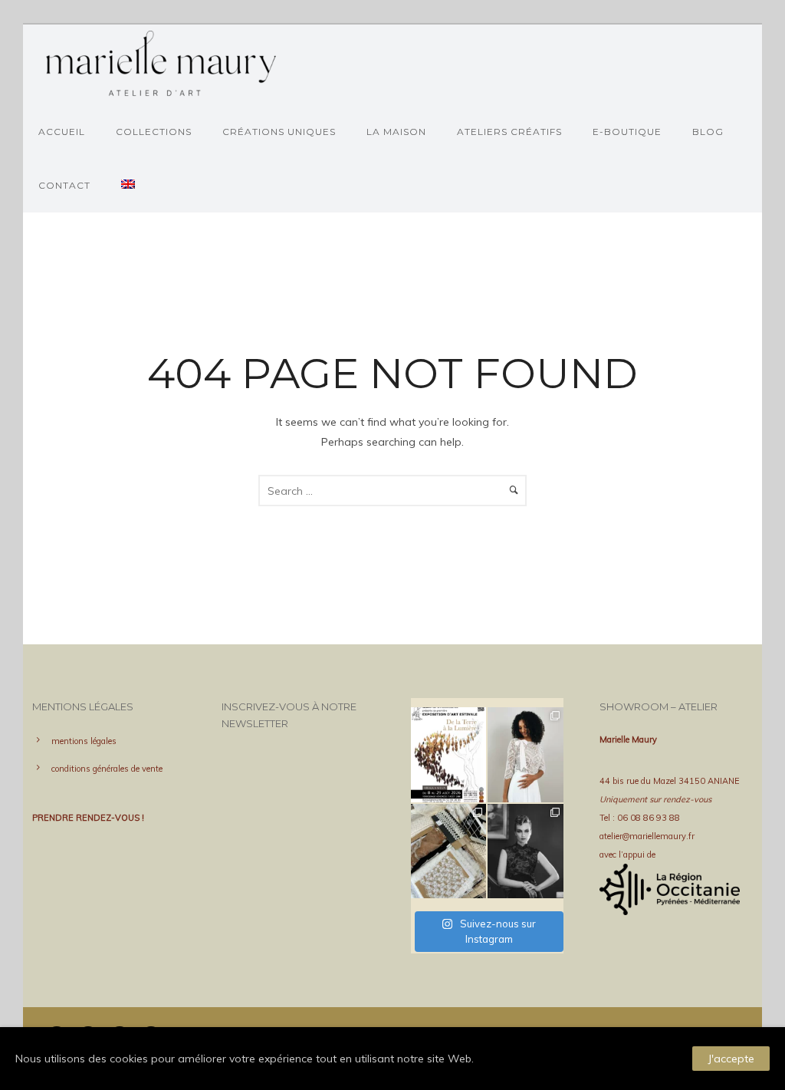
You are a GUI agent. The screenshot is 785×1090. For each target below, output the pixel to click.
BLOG (708, 131)
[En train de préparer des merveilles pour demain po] (449, 851)
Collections (154, 131)
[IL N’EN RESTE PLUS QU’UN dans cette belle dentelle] (525, 754)
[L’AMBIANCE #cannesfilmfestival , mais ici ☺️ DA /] (525, 851)
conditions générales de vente (107, 768)
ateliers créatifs (509, 131)
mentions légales (84, 741)
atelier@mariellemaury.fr (647, 836)
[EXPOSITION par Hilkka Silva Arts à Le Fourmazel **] (449, 754)
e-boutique (627, 131)
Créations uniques (279, 131)
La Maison (396, 131)
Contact (64, 185)
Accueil (61, 131)
